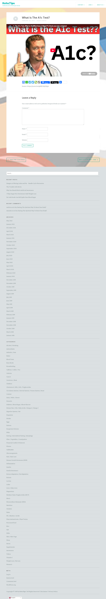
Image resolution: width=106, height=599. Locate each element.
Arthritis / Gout (11, 352)
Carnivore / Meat (11, 380)
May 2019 (9, 304)
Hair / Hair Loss (11, 456)
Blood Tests (10, 359)
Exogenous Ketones (12, 429)
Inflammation (10, 463)
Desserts (9, 401)
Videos (44, 20)
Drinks (8, 418)
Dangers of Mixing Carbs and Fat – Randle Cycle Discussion (25, 183)
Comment (25, 108)
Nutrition (9, 505)
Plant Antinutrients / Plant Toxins (17, 519)
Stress (8, 543)
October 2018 (10, 328)
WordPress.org (11, 585)
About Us (100, 5)
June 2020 (9, 259)
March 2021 (10, 234)
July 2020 (9, 255)
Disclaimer (43, 591)
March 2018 (10, 332)
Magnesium (10, 491)
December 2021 (11, 228)
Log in (8, 574)
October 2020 (10, 245)
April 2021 (9, 231)
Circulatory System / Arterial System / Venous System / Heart (25, 390)
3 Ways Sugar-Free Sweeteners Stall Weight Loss (21, 194)
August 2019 (10, 294)
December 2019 (11, 280)
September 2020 (11, 248)
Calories (9, 373)
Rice (7, 526)
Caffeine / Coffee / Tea (13, 370)
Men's (8, 498)
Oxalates (9, 509)
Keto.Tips (8, 3)
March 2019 (10, 311)
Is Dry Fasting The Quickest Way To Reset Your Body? (29, 207)
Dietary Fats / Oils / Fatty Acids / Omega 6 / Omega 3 (22, 408)
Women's (9, 564)
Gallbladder (10, 449)
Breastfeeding (10, 366)
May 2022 (9, 221)
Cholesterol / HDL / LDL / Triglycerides (18, 387)
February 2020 (10, 273)
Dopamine (9, 415)
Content (80, 5)
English (13, 597)
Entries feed (10, 578)
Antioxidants (10, 349)
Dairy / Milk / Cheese (13, 397)
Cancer (8, 377)
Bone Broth (10, 363)
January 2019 (10, 318)
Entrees (8, 425)
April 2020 (9, 266)
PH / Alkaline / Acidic (13, 516)
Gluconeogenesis (11, 453)
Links (90, 5)
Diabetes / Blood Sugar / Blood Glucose (18, 404)
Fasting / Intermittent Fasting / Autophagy (19, 436)
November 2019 (11, 283)
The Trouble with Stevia (13, 187)
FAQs (8, 432)
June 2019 (9, 301)
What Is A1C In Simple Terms (87, 159)
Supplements (10, 547)
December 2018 (11, 321)
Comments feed (11, 581)
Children (9, 383)
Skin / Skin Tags (11, 536)
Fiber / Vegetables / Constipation (16, 439)
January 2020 (10, 276)
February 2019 (10, 314)
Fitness (8, 446)
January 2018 (10, 335)
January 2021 (10, 238)
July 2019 (9, 297)
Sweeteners (10, 550)
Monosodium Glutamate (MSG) (16, 502)
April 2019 (9, 307)
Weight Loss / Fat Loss (13, 561)
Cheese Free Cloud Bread (17, 159)
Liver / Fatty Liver (11, 488)
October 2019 (10, 287)
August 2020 (10, 252)
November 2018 (11, 325)
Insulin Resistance (12, 470)
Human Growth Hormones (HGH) (16, 460)
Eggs (7, 422)
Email (24, 134)
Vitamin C (9, 557)
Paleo (8, 512)
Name (24, 129)
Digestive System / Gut (13, 411)
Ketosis (8, 477)
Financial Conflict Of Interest (15, 443)
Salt (7, 529)
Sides (8, 533)
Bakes (8, 356)
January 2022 (10, 224)
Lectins (8, 481)
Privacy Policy (53, 591)
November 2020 (11, 241)
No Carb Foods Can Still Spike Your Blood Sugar (21, 197)
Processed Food (11, 523)
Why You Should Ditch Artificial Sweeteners (20, 190)
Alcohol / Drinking (12, 345)
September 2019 (11, 290)
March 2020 (10, 269)
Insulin (8, 467)
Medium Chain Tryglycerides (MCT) (17, 495)
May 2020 (9, 262)
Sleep (8, 540)
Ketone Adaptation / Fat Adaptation (17, 474)
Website (24, 140)
